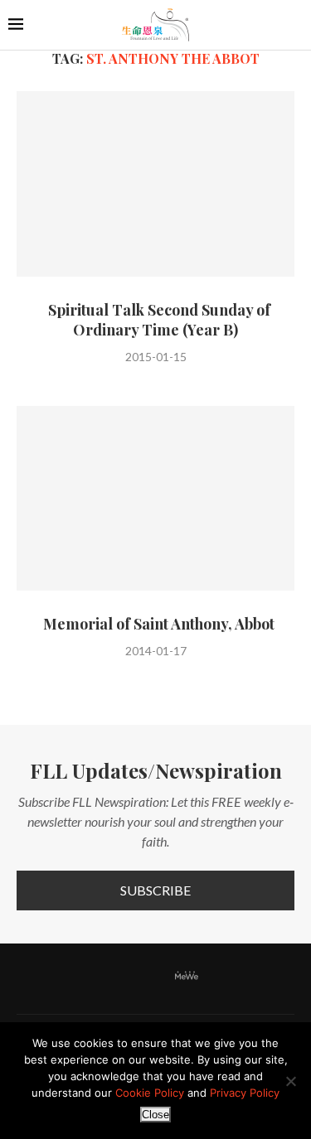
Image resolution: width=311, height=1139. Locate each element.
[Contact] (214, 976)
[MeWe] (186, 978)
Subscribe (155, 890)
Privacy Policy (244, 1092)
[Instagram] (138, 976)
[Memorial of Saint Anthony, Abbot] (155, 498)
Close (155, 1114)
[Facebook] (97, 976)
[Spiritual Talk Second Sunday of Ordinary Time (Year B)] (155, 183)
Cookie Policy (149, 1092)
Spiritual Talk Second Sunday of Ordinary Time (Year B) (155, 320)
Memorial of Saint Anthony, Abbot (155, 624)
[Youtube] (159, 976)
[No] (290, 1081)
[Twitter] (118, 976)
